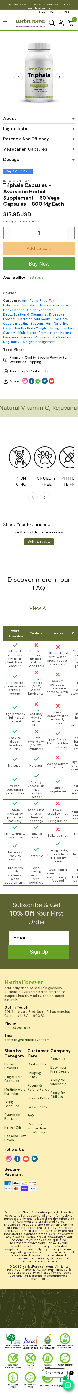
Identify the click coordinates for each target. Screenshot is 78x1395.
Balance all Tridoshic (20, 305)
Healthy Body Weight (31, 328)
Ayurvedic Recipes (12, 1117)
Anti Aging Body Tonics (41, 301)
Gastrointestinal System (23, 323)
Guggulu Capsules (11, 1104)
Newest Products (36, 337)
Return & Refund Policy (38, 1087)
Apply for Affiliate (57, 1095)
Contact (55, 12)
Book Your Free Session (60, 1069)
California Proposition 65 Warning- (37, 1128)
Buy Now (39, 264)
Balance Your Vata (54, 305)
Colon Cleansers (41, 310)
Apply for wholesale (58, 1082)
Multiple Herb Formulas (15, 1091)
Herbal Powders (11, 1066)
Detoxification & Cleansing (25, 314)
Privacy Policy (39, 1098)
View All (39, 608)
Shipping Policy (34, 1075)
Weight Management (39, 342)
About (43, 12)
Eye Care (61, 319)
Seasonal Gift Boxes (15, 1138)
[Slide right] (44, 497)
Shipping (8, 221)
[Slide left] (33, 497)
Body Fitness (14, 310)
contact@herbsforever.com (26, 1040)
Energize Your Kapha (35, 319)
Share (14, 381)
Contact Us (38, 371)
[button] (5, 23)
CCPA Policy (37, 1107)
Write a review (39, 541)
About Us (58, 1059)
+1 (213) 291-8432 (18, 1028)
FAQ (67, 12)
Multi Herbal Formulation (38, 333)
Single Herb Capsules (13, 1079)
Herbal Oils (13, 1127)
